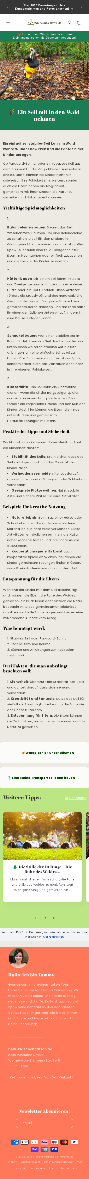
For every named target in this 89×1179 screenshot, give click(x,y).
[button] (8, 22)
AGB (79, 1162)
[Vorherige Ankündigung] (7, 7)
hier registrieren (53, 936)
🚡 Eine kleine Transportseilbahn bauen (44, 778)
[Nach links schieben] (35, 918)
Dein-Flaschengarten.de (42, 1156)
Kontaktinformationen (63, 1168)
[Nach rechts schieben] (53, 918)
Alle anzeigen (75, 798)
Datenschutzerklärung (58, 1162)
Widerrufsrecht (30, 1162)
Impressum (38, 1168)
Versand (21, 1168)
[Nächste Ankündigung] (81, 7)
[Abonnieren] (68, 1123)
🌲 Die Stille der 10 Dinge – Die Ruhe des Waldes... (42, 869)
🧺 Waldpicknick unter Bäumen (45, 753)
